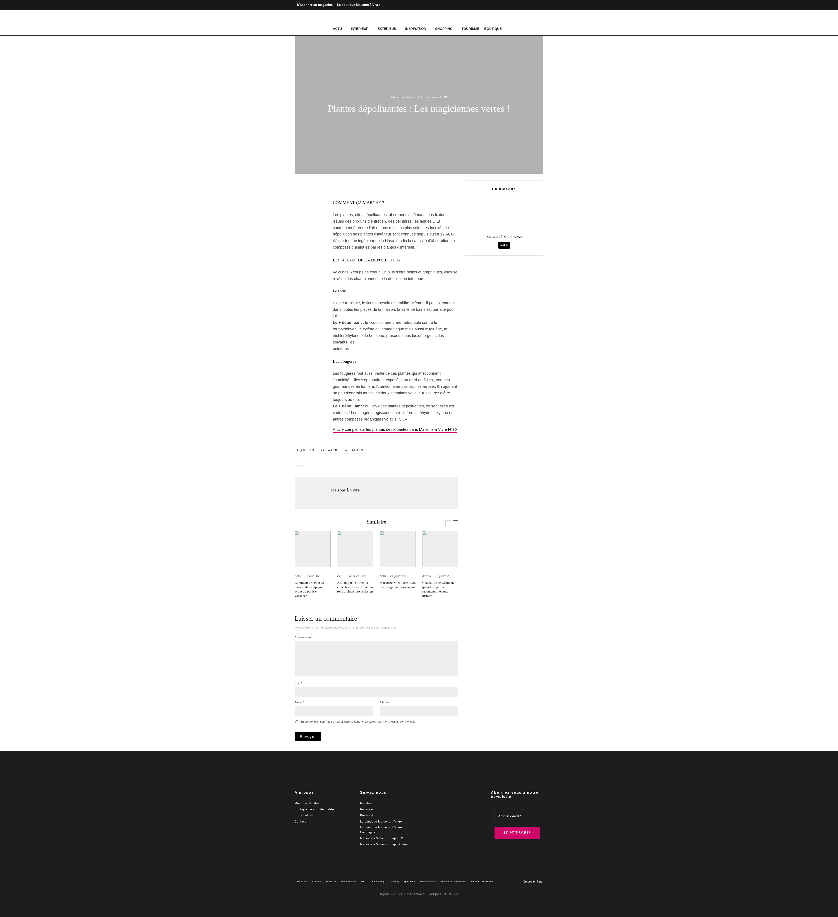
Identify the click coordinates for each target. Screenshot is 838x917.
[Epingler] (309, 216)
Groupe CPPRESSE (444, 894)
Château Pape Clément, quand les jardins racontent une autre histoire (438, 589)
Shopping (444, 29)
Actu (337, 29)
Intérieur (360, 29)
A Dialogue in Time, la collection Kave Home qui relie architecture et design (355, 587)
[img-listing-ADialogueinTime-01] (355, 549)
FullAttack (331, 881)
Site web (385, 702)
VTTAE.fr (316, 881)
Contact (300, 821)
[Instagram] (532, 5)
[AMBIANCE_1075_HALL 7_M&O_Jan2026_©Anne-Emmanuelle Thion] (398, 549)
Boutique (493, 29)
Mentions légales (307, 803)
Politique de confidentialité (314, 809)
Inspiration (415, 29)
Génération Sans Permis (453, 881)
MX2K (364, 881)
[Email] (309, 233)
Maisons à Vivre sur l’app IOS (382, 838)
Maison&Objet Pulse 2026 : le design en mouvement (398, 585)
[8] (440, 549)
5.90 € (504, 245)
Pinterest (366, 815)
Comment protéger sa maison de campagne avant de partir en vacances (309, 589)
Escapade (302, 881)
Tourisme (470, 29)
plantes (355, 450)
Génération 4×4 (428, 881)
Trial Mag (394, 881)
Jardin (426, 576)
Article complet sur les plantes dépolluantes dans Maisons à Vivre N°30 (395, 429)
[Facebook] (525, 5)
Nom (298, 683)
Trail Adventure (348, 881)
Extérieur (387, 29)
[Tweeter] (309, 208)
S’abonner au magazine (315, 5)
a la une (330, 450)
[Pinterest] (539, 5)
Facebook (367, 803)
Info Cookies (304, 815)
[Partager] (309, 200)
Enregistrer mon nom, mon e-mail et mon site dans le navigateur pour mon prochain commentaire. (358, 721)
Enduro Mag (378, 881)
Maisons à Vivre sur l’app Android (385, 844)
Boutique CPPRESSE (482, 881)
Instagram (367, 809)
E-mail (299, 702)
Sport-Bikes (409, 881)
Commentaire (304, 637)
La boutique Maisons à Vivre (358, 5)
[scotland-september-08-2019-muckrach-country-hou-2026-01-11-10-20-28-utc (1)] (313, 549)
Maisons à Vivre (402, 97)
